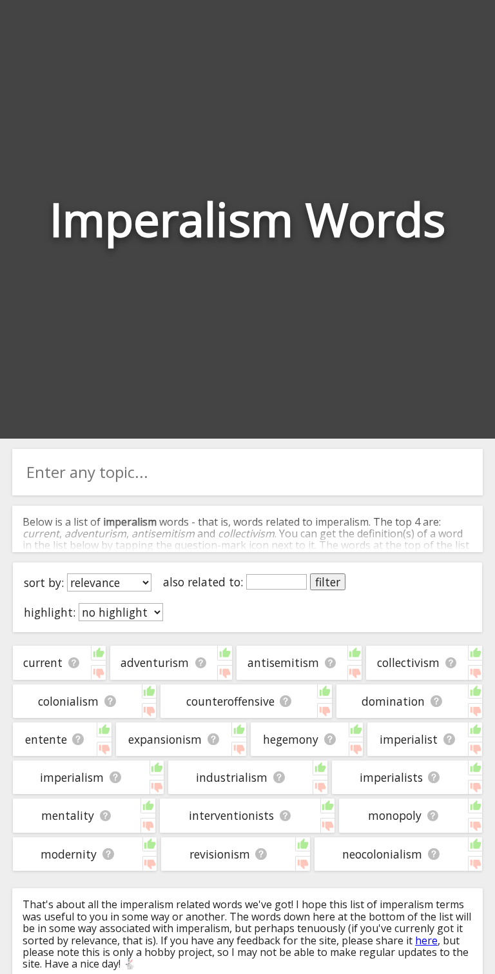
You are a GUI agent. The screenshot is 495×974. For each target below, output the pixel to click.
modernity (69, 854)
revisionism (219, 854)
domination (393, 701)
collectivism (408, 662)
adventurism (155, 662)
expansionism (165, 739)
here (426, 940)
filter (327, 582)
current (43, 662)
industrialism (231, 777)
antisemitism (283, 662)
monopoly (395, 815)
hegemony (290, 739)
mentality (67, 815)
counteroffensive (230, 701)
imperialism (72, 777)
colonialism (68, 701)
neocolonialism (382, 854)
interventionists (231, 815)
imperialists (391, 777)
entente (46, 739)
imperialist (409, 739)
